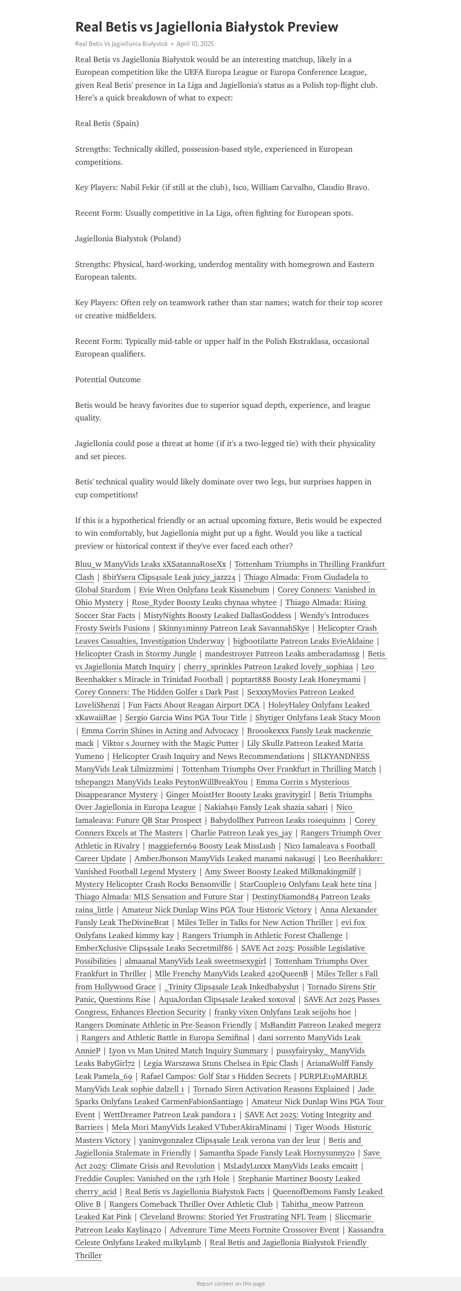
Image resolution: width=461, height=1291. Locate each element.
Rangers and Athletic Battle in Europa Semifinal (165, 1038)
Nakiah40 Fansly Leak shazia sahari (266, 807)
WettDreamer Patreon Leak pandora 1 (170, 1114)
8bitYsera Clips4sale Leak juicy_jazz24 (169, 577)
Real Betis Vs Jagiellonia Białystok (121, 44)
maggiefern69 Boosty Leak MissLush (212, 846)
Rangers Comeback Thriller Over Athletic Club (191, 1204)
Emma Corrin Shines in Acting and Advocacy (160, 731)
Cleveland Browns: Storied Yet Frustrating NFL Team (233, 1217)
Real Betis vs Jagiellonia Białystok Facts (194, 1191)
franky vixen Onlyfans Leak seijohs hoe (282, 1012)
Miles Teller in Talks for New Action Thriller (255, 922)
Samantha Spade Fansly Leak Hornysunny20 (277, 1153)
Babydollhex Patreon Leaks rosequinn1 (278, 820)
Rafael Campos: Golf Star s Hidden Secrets (216, 1076)
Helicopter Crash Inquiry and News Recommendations (208, 756)
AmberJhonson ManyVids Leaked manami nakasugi (225, 858)
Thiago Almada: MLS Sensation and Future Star (159, 897)
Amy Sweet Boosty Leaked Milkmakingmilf (280, 871)
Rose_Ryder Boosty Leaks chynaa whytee (204, 602)
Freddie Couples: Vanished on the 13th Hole (152, 1178)
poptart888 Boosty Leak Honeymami (296, 679)
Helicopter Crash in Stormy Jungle (135, 654)
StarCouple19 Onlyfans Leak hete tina (305, 884)
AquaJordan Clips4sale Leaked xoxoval (227, 999)
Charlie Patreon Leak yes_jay (241, 833)
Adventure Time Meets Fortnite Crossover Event (254, 1230)
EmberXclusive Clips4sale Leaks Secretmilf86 (154, 948)
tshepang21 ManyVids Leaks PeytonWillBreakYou (161, 782)
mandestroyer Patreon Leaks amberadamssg (282, 654)
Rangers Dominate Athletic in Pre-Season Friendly (163, 1025)
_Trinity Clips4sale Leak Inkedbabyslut (231, 987)
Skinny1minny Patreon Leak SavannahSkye (233, 628)
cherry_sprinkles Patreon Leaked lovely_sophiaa (268, 667)
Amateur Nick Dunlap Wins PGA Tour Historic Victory (217, 910)
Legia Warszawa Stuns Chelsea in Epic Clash (221, 1063)
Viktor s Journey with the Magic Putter (170, 743)
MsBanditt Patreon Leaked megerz (320, 1025)
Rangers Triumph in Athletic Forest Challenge (262, 935)
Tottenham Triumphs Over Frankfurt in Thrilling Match (279, 769)
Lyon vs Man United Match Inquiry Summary (188, 1051)
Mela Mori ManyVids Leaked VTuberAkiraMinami (199, 1127)
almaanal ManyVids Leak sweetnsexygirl (195, 961)
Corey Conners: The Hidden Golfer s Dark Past (157, 692)
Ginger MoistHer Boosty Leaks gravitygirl (238, 794)
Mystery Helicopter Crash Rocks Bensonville (153, 884)
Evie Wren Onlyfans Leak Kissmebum (204, 590)
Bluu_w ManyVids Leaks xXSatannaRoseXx (150, 564)
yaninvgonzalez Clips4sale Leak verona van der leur (229, 1140)
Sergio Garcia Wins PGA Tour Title (186, 717)
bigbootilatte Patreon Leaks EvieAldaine (303, 641)
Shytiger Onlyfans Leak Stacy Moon (317, 717)
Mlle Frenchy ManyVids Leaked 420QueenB (231, 974)
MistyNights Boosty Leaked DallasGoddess (217, 615)
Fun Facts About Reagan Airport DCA (194, 705)
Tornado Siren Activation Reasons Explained (271, 1089)
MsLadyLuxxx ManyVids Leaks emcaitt (290, 1166)
